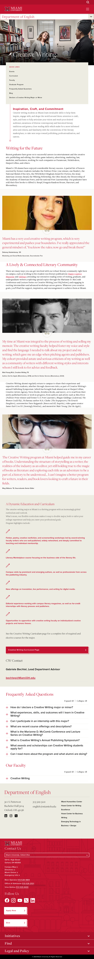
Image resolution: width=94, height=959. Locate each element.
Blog (11, 93)
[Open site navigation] (87, 9)
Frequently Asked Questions (20, 89)
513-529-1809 (24, 880)
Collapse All (82, 701)
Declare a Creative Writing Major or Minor (25, 98)
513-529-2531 (28, 883)
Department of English (18, 17)
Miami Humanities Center (71, 802)
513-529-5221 (39, 801)
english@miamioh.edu (44, 806)
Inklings (22, 276)
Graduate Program (16, 85)
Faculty (12, 80)
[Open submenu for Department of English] (91, 16)
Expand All (69, 701)
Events (12, 72)
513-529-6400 (22, 887)
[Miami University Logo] (13, 9)
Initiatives (12, 935)
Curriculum (13, 76)
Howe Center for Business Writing (72, 815)
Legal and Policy (17, 951)
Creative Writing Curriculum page (23, 650)
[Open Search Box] (88, 2)
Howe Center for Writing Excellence (71, 808)
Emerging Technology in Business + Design (71, 823)
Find (8, 943)
